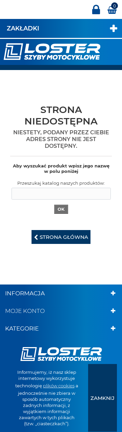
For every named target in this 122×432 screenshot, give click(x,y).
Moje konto (25, 311)
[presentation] (102, 398)
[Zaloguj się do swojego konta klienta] (96, 12)
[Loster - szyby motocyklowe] (51, 51)
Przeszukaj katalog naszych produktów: (61, 183)
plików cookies (59, 385)
